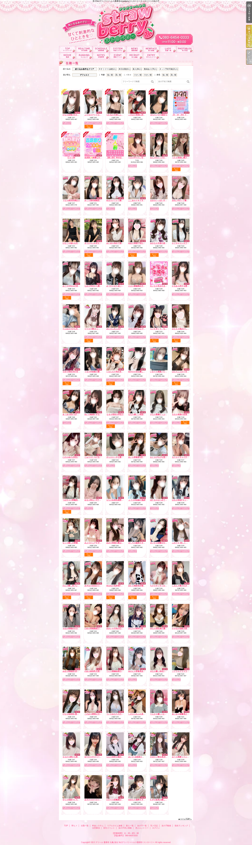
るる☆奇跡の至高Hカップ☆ (184, 414)
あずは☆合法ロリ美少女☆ (95, 586)
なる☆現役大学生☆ (115, 414)
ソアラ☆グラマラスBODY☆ (184, 671)
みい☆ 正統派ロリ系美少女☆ (140, 757)
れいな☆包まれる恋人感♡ (161, 286)
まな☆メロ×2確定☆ (159, 115)
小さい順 (138, 75)
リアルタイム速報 (134, 49)
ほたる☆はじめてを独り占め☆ (163, 500)
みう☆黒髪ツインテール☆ (183, 757)
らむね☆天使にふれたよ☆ (117, 115)
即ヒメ (84, 49)
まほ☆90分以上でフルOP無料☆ (142, 329)
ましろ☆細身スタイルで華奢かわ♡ (143, 543)
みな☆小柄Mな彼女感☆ (138, 628)
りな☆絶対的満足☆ (71, 200)
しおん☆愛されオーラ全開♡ (184, 586)
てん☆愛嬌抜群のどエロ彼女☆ (119, 671)
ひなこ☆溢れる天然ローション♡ (77, 243)
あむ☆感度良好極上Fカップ (140, 586)
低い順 (110, 75)
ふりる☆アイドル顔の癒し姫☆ (97, 115)
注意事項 (101, 56)
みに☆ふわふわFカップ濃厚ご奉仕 (121, 329)
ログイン (156, 828)
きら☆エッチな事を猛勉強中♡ (119, 457)
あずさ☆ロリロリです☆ (94, 800)
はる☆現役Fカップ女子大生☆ (185, 500)
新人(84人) (137, 69)
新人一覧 (151, 49)
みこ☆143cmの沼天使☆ (73, 286)
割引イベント (117, 56)
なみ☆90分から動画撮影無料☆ (97, 286)
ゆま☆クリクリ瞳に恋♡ (116, 200)
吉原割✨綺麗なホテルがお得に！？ (99, 157)
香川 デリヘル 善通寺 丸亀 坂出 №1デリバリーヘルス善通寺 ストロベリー (123, 842)
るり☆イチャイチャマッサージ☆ (186, 457)
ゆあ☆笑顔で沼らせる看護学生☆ (142, 243)
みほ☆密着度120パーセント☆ (75, 671)
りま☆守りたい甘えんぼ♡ (139, 157)
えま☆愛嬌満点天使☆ (137, 286)
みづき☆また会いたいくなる (118, 286)
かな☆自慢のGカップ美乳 (74, 115)
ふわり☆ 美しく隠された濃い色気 (186, 543)
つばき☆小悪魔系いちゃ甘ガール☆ (78, 500)
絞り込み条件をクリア (84, 69)
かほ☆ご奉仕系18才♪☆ (160, 757)
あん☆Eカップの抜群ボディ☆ (163, 157)
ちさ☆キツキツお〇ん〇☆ (161, 586)
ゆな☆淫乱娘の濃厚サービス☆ (163, 628)
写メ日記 (184, 49)
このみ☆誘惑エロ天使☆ (94, 714)
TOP (67, 49)
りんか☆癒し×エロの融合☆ (162, 714)
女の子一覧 (168, 49)
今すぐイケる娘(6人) (107, 69)
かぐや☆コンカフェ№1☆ (183, 243)
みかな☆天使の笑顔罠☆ (160, 243)
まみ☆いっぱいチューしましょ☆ (164, 200)
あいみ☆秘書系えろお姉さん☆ (185, 714)
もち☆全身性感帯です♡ (116, 500)
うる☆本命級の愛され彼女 (95, 371)
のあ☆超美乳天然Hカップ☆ (96, 671)
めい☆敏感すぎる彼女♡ (94, 414)
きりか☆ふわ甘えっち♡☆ (95, 243)
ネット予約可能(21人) (168, 69)
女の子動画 (67, 56)
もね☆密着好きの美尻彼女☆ (75, 628)
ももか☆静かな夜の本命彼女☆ (76, 757)
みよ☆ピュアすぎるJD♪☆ (95, 543)
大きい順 (148, 75)
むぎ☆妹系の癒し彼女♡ (160, 800)
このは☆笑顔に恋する (137, 115)
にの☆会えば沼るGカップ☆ (75, 457)
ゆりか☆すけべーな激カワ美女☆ (98, 757)
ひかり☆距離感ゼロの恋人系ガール (121, 800)
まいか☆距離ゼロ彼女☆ (160, 543)
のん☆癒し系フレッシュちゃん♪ (76, 586)
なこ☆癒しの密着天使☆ (73, 543)
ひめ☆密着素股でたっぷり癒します (99, 628)
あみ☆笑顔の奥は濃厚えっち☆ (119, 543)
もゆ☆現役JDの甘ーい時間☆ (75, 371)
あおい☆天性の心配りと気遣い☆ (120, 628)
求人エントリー (151, 56)
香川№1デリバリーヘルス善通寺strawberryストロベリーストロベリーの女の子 (126, 23)
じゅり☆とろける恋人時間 (95, 457)
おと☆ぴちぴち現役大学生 (161, 457)
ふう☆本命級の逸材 (137, 500)
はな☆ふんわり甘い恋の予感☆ (185, 371)
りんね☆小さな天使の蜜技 (74, 329)
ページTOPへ (186, 819)
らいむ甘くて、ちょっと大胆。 (163, 329)
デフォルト (84, 75)
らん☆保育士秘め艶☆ (115, 757)
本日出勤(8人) (124, 69)
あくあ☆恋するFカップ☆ (74, 414)
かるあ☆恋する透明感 (181, 286)
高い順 (118, 75)
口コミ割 (71, 157)
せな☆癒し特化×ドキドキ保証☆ (164, 671)
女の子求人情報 (134, 56)
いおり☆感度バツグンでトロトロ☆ (165, 371)
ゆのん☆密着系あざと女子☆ (140, 671)
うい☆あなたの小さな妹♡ (117, 714)
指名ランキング (84, 56)
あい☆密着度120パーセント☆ (141, 457)
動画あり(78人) (150, 69)
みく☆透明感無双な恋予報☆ (96, 200)
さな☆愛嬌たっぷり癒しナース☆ (164, 414)
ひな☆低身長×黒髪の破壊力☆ (75, 714)
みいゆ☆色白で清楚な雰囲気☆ (119, 243)
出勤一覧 (101, 49)
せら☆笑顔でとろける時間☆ (75, 800)
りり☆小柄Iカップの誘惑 (95, 329)
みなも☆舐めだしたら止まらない (186, 329)
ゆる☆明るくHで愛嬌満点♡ (96, 500)
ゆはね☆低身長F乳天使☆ (117, 586)
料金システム (117, 49)
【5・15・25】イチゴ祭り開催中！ (187, 115)
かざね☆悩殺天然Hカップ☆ (184, 628)
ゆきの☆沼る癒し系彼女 (138, 371)
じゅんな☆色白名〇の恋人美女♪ (120, 371)
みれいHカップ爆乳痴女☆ (183, 200)
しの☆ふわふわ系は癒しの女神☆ (142, 714)
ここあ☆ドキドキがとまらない (141, 200)
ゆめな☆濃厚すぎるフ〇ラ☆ (140, 800)
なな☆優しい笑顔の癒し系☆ (140, 414)
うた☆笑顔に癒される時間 (183, 157)
